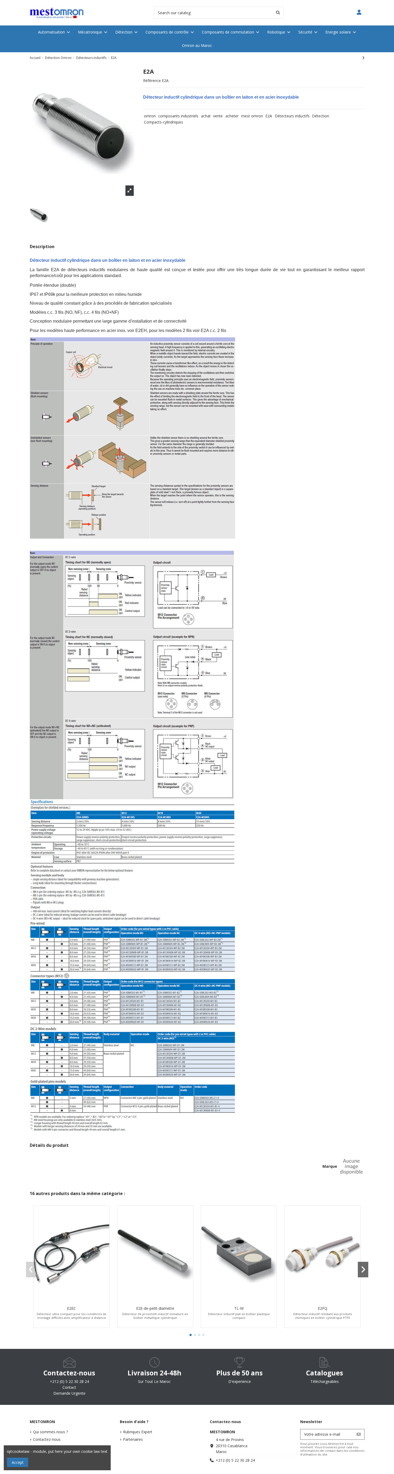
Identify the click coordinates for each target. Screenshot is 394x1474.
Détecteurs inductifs (292, 115)
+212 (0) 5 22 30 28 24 (235, 1460)
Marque (329, 1166)
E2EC (71, 1308)
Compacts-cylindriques (163, 122)
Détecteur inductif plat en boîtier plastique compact (239, 1315)
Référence (152, 80)
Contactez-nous (47, 1439)
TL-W (239, 1308)
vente (218, 115)
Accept (18, 1462)
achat (206, 115)
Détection (320, 115)
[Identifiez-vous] (359, 13)
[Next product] (363, 57)
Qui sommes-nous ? (50, 1431)
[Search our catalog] (278, 13)
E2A (268, 115)
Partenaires (133, 1439)
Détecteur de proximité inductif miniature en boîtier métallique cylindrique (155, 1315)
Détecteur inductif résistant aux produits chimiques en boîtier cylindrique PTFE (322, 1315)
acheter (232, 115)
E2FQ (322, 1308)
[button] (190, 1335)
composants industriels (178, 115)
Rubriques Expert (137, 1431)
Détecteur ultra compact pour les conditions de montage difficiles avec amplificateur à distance (71, 1315)
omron (150, 115)
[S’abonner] (358, 1434)
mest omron (252, 115)
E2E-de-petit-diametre (155, 1308)
